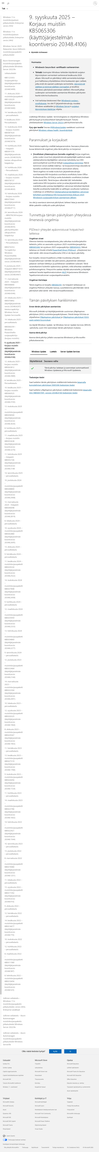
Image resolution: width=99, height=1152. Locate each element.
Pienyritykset (6, 1129)
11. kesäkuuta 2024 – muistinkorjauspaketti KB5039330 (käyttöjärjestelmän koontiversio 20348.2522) (14, 568)
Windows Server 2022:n (54, 122)
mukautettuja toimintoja (73, 162)
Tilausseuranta (39, 1079)
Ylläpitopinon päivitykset (50, 317)
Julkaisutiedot (10, 73)
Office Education (72, 1079)
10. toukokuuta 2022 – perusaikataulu (13, 940)
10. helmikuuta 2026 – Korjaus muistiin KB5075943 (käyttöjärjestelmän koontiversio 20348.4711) (13, 200)
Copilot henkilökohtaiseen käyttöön (13, 1075)
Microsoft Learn (39, 1106)
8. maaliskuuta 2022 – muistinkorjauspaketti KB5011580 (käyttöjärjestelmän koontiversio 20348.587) (14, 962)
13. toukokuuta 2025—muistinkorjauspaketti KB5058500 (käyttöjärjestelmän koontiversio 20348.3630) (14, 415)
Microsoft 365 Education (74, 1075)
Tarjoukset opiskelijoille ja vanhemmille (78, 1087)
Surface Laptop (7, 1067)
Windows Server (63, 106)
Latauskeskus (39, 1067)
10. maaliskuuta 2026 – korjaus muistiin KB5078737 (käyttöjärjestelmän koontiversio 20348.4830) (14, 181)
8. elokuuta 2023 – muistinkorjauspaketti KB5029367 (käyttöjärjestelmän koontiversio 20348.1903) (14, 736)
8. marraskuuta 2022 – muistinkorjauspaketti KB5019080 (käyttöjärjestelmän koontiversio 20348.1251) (14, 867)
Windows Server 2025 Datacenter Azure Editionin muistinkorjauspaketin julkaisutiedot (14, 50)
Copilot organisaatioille (10, 1071)
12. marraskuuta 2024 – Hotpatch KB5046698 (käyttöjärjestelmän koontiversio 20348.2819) (13, 509)
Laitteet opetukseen (73, 1067)
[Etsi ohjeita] (8, 3)
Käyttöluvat (35, 1147)
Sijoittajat (70, 1117)
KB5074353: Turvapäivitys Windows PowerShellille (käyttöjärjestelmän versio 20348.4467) (13, 254)
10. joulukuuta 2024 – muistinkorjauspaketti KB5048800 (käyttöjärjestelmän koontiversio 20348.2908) (14, 489)
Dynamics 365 (7, 1113)
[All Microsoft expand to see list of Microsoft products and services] (3, 3)
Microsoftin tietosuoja (73, 1113)
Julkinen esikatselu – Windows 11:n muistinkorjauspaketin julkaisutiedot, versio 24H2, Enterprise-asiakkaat (14, 1004)
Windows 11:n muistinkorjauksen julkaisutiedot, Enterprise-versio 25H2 (13, 21)
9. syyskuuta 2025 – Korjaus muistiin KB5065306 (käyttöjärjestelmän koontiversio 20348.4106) (13, 349)
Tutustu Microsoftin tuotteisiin (12, 1083)
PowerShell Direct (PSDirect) (64, 250)
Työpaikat (70, 1102)
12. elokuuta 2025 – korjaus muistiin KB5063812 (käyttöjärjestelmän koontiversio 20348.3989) (13, 368)
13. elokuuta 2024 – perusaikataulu (13, 548)
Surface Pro (6, 1064)
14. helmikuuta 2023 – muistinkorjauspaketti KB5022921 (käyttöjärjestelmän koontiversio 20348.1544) (14, 831)
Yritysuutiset (70, 1109)
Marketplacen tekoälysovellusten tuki (46, 1109)
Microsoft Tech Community (43, 1113)
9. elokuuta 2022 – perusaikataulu (12, 907)
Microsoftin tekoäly (8, 1102)
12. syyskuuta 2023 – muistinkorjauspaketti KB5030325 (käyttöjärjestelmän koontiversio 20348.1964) (14, 717)
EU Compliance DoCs (73, 1147)
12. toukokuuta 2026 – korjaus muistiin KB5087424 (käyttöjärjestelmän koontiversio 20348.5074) (13, 134)
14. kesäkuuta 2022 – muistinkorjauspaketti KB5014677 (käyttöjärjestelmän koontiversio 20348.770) (14, 927)
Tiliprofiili (37, 1064)
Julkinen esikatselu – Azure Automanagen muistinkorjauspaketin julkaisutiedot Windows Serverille (14, 1039)
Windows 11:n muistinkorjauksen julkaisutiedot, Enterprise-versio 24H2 (13, 36)
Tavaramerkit (45, 1147)
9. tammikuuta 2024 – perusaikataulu (13, 654)
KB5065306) (35, 247)
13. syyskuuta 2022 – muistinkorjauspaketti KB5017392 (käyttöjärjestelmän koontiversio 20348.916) (14, 894)
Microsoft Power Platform (42, 1121)
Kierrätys (37, 1083)
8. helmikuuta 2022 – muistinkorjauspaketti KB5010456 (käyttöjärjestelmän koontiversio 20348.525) (14, 982)
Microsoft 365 (7, 1079)
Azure (4, 1109)
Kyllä (55, 1051)
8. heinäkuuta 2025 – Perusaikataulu (13, 381)
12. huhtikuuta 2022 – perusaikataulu (13, 948)
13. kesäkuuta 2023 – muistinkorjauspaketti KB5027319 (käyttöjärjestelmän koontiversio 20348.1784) (14, 762)
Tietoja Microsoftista (73, 1106)
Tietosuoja (25, 1147)
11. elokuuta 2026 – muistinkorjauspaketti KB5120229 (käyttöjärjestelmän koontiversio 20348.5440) (14, 100)
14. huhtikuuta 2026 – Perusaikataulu (13, 168)
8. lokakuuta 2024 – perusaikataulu (13, 522)
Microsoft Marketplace (41, 1117)
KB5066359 (57, 284)
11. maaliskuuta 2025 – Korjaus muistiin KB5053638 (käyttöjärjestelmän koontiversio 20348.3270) (14, 442)
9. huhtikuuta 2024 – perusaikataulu (13, 603)
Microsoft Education (73, 1064)
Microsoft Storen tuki (41, 1071)
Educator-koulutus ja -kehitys (75, 1083)
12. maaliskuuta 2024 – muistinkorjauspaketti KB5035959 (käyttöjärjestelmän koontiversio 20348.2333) (14, 618)
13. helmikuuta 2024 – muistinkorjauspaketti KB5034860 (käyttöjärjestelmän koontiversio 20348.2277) (14, 639)
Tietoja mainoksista (58, 1147)
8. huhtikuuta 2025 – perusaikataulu (13, 429)
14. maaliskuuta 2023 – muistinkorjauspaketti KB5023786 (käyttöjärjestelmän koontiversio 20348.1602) (14, 809)
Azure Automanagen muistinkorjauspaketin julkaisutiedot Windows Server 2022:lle (13, 64)
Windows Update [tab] (39, 351)
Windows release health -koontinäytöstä (55, 130)
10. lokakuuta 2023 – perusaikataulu (13, 704)
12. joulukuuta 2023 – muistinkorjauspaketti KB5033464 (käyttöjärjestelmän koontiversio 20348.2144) (14, 668)
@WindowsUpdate (58, 127)
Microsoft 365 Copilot (9, 1121)
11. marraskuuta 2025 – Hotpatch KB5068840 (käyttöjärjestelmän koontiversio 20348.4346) (13, 286)
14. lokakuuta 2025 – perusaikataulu (13, 321)
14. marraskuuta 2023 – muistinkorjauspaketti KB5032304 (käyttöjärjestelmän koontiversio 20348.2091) (14, 690)
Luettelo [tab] (53, 351)
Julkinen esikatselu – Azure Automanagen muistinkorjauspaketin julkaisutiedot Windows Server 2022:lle (14, 1021)
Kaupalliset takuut (40, 1087)
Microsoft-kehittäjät (41, 1102)
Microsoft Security (8, 1106)
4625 (64, 272)
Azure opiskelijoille (72, 1091)
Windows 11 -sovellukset (10, 1087)
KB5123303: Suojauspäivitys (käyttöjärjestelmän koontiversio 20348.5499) (13, 83)
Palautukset (38, 1075)
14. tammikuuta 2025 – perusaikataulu (14, 474)
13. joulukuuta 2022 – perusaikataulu (13, 852)
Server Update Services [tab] (70, 351)
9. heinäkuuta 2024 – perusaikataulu (13, 555)
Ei (70, 1051)
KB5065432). (75, 247)
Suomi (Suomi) (11, 1136)
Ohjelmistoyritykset (40, 1125)
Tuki (4, 8)
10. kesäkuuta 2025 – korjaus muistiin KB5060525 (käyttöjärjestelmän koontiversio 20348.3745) (13, 394)
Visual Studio (39, 1129)
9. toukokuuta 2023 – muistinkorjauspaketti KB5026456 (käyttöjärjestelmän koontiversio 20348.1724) (14, 781)
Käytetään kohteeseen (39, 52)
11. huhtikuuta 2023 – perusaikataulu (13, 794)
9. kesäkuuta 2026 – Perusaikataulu (13, 121)
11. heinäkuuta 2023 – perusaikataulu (13, 749)
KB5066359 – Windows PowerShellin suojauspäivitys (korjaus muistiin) (12, 332)
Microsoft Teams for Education (76, 1071)
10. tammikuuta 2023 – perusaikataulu (14, 845)
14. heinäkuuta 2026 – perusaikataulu (13, 113)
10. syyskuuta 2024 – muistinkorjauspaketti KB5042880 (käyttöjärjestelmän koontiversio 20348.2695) (14, 535)
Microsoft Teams (8, 1125)
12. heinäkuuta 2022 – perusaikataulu (13, 914)
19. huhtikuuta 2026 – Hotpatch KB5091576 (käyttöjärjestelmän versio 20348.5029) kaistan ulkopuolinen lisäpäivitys (13, 154)
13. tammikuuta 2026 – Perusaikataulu (14, 241)
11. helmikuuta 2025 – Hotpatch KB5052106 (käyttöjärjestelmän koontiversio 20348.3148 (13, 461)
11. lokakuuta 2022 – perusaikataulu (13, 881)
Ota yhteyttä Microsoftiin (11, 1147)
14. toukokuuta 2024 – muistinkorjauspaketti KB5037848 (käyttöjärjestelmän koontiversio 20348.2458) (14, 589)
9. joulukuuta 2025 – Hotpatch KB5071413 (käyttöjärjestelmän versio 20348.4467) (13, 270)
